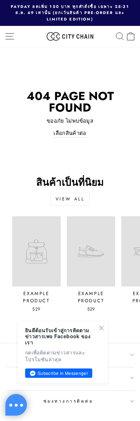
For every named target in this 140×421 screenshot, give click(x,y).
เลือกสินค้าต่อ (70, 133)
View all (70, 199)
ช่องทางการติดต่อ (68, 401)
